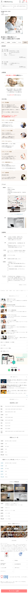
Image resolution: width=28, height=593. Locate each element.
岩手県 (6, 417)
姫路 (8, 446)
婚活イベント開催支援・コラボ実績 (7, 342)
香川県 (6, 428)
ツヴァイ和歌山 (8, 518)
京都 (6, 443)
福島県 (12, 417)
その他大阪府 (14, 440)
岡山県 (6, 425)
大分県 (14, 431)
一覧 (26, 395)
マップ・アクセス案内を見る (16, 214)
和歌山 (6, 454)
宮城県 (9, 417)
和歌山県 (20, 409)
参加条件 (2, 42)
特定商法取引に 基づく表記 (3, 564)
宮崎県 (17, 431)
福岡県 (6, 431)
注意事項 (25, 42)
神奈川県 (9, 406)
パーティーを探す (15, 590)
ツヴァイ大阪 (20, 504)
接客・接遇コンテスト (5, 351)
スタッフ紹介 (3, 345)
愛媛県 (9, 428)
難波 (8, 440)
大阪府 (6, 409)
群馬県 (23, 406)
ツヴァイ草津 (7, 513)
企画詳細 (8, 42)
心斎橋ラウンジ (15, 503)
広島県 (9, 425)
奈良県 (17, 409)
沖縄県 (23, 431)
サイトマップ (3, 571)
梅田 (6, 440)
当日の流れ (14, 42)
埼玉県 (15, 406)
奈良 (6, 474)
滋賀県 (14, 409)
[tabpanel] (14, 25)
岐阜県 (12, 411)
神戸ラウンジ (7, 510)
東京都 (6, 406)
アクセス (19, 42)
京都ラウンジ (7, 507)
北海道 (6, 414)
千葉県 (12, 406)
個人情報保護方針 (18, 564)
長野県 (12, 420)
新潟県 (6, 420)
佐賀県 (9, 431)
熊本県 (12, 431)
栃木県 (20, 406)
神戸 (6, 446)
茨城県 (18, 406)
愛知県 (6, 411)
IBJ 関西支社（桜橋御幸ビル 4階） (11, 504)
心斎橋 (10, 440)
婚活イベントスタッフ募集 (6, 348)
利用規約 (16, 560)
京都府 (9, 409)
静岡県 (9, 411)
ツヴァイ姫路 (12, 510)
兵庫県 (12, 409)
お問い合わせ (17, 567)
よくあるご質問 (3, 567)
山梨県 (9, 420)
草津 (6, 449)
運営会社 (2, 560)
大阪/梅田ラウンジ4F (9, 503)
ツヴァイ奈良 (7, 516)
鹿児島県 (20, 431)
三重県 (14, 411)
